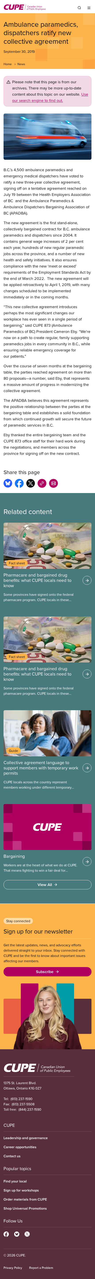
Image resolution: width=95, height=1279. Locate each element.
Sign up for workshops (21, 1190)
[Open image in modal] (47, 137)
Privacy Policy (13, 1268)
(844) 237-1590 (30, 1109)
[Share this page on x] (30, 484)
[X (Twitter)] (27, 1233)
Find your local (15, 1181)
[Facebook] (6, 1233)
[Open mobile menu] (88, 7)
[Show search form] (79, 7)
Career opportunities (20, 1147)
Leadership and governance (26, 1137)
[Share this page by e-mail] (53, 484)
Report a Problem (41, 1268)
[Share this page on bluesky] (8, 484)
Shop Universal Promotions (25, 1208)
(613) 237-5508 (23, 1104)
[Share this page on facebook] (19, 484)
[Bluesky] (16, 1233)
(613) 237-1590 (21, 1098)
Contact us (12, 1156)
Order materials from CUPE (25, 1199)
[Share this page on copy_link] (42, 484)
